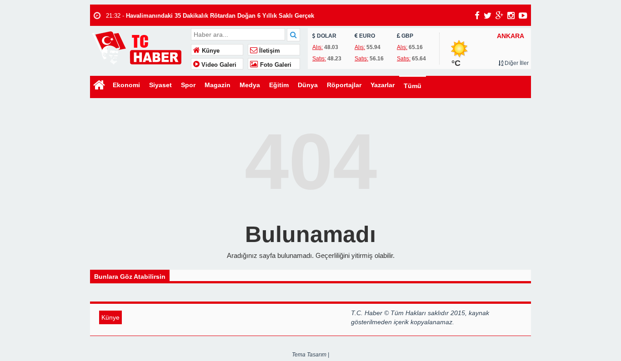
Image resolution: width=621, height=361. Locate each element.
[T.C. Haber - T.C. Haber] (139, 47)
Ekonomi (126, 85)
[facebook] (477, 15)
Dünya (308, 85)
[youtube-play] (523, 15)
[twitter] (487, 15)
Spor (188, 85)
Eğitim (279, 85)
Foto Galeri (274, 65)
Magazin (217, 85)
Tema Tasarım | (310, 354)
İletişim (268, 51)
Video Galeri (218, 65)
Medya (250, 85)
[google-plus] (499, 15)
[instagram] (511, 15)
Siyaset (160, 85)
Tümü (412, 85)
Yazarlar (383, 85)
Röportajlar (344, 85)
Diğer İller (516, 63)
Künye (210, 51)
